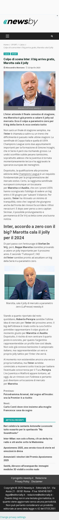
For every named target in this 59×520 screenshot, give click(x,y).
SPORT (14, 54)
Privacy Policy (22, 481)
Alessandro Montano (15, 67)
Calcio (6, 54)
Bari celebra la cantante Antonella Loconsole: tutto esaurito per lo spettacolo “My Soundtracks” (28, 429)
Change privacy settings (13, 517)
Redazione (41, 478)
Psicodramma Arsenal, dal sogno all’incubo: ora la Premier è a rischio (28, 394)
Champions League (29, 174)
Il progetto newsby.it (22, 478)
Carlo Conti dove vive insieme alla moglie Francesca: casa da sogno (27, 407)
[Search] (52, 36)
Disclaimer (37, 481)
